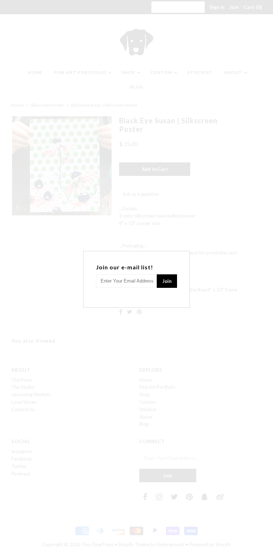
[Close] (185, 255)
